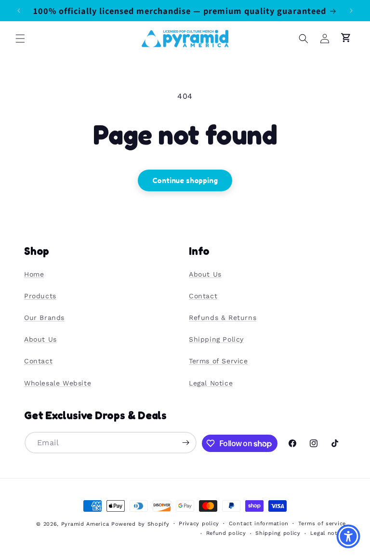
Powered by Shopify (140, 524)
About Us (40, 339)
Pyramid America (85, 524)
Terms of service (322, 523)
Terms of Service (218, 361)
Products (40, 296)
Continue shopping (184, 180)
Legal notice (328, 533)
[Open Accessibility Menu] (348, 536)
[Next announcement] (351, 10)
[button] (20, 38)
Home (34, 274)
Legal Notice (211, 383)
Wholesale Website (57, 383)
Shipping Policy (216, 339)
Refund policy (226, 533)
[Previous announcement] (18, 10)
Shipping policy (278, 533)
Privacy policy (199, 523)
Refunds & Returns (222, 317)
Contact (38, 361)
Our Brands (44, 317)
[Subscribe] (186, 442)
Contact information (259, 523)
